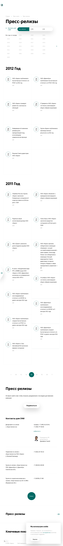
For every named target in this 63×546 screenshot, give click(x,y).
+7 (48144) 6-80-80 (39, 465)
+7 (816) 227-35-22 (39, 451)
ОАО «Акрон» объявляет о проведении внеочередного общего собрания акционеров (46, 202)
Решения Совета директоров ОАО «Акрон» (17, 162)
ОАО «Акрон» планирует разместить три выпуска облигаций (17, 112)
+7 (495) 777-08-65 (39, 427)
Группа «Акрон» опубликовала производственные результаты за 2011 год (46, 137)
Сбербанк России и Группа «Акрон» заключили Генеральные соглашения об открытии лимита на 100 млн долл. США (17, 202)
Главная (8, 16)
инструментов (46, 532)
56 (47, 374)
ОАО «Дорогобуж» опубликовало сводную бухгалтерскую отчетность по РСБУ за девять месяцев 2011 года (46, 336)
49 (11, 374)
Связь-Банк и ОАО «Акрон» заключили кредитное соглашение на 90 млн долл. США (46, 227)
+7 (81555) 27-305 (39, 478)
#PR (13, 225)
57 (52, 374)
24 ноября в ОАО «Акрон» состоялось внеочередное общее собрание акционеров (46, 286)
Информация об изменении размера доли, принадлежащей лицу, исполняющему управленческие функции (17, 137)
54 (36, 374)
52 (26, 374)
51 (21, 374)
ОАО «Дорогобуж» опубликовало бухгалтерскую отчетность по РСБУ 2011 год (46, 87)
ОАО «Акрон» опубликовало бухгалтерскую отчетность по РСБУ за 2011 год (17, 87)
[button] (55, 46)
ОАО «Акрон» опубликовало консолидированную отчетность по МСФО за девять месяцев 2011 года (17, 302)
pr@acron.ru (37, 431)
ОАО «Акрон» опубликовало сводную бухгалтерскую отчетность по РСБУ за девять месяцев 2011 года (17, 327)
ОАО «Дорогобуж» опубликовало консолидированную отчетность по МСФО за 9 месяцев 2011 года (46, 311)
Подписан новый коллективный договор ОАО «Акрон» (17, 227)
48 (5, 374)
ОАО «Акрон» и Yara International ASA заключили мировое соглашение (17, 352)
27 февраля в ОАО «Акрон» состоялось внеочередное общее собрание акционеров (46, 112)
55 (42, 374)
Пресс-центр (16, 16)
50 (16, 374)
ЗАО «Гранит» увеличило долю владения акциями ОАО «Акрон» (17, 252)
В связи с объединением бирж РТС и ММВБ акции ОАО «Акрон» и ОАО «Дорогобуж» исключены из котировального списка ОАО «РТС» (17, 277)
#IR (13, 85)
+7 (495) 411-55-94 (44, 424)
